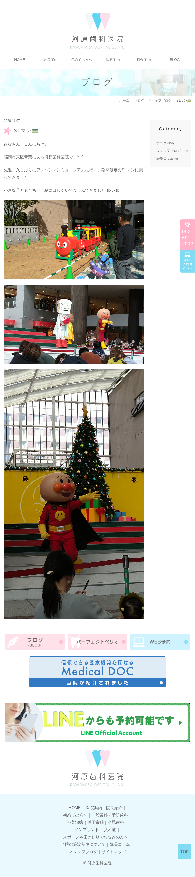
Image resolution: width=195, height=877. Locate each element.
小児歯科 (116, 822)
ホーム (124, 100)
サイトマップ (114, 852)
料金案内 (144, 60)
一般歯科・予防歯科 (109, 815)
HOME (19, 60)
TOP (184, 852)
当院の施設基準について (83, 844)
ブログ (139, 100)
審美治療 (75, 822)
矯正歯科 (95, 822)
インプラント (87, 829)
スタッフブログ (159, 100)
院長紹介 (114, 808)
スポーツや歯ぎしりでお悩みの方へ (95, 837)
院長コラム (165, 158)
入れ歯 (110, 829)
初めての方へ (81, 60)
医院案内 (94, 808)
